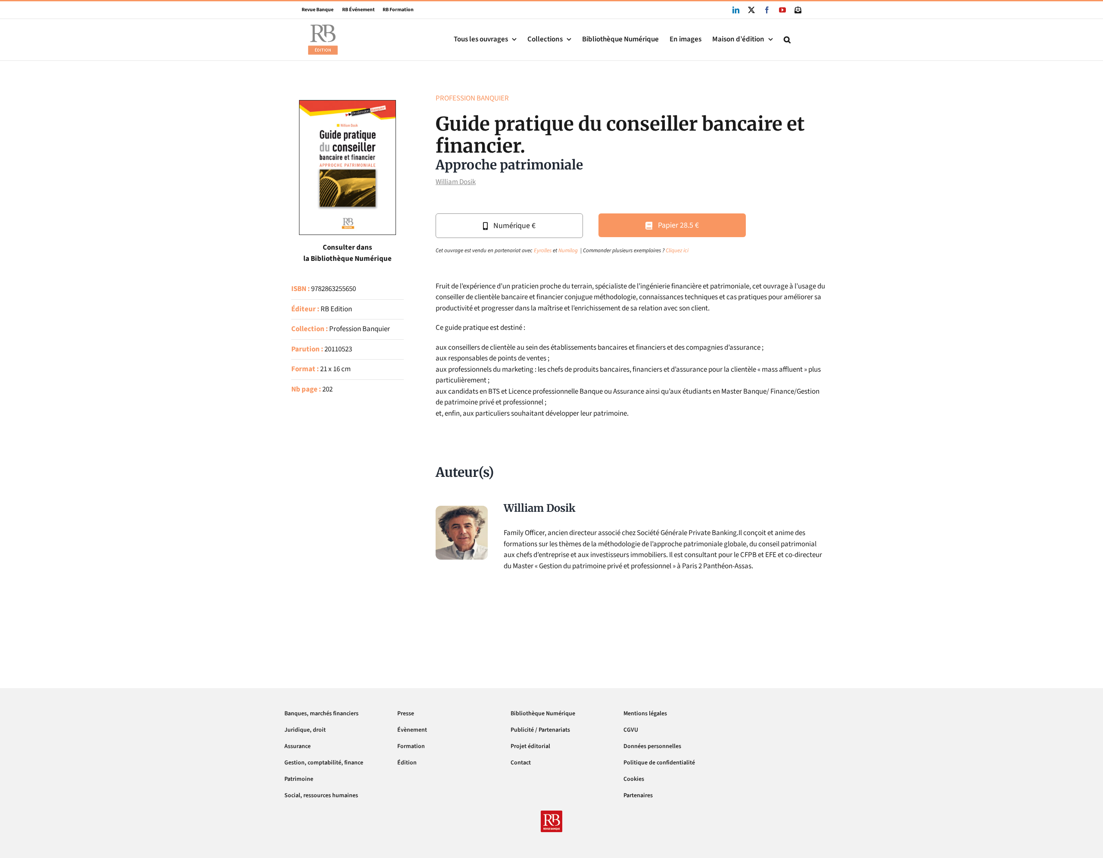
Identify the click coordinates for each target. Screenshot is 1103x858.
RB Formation (394, 9)
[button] (787, 39)
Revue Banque (317, 9)
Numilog (568, 250)
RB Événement (354, 9)
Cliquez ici (677, 250)
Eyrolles (543, 250)
